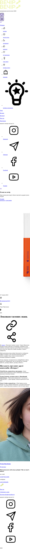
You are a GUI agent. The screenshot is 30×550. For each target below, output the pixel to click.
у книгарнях (8, 200)
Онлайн (2, 199)
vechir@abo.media (4, 476)
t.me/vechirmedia (4, 482)
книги (3, 345)
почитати (2, 200)
